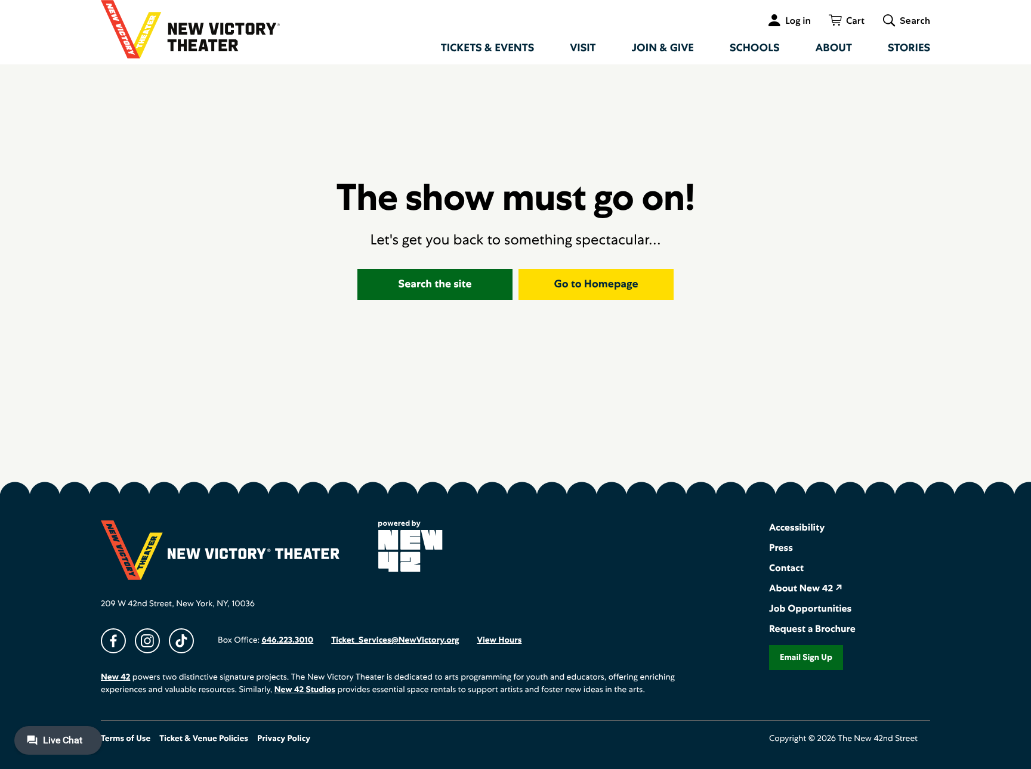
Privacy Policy (283, 738)
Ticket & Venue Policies (203, 738)
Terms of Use (125, 738)
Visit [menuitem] (582, 48)
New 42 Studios (304, 689)
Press (781, 547)
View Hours (499, 640)
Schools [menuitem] (755, 48)
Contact (786, 568)
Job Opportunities (810, 608)
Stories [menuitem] (909, 48)
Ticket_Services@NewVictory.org (395, 640)
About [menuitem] (834, 48)
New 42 (115, 677)
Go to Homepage (596, 284)
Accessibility (797, 527)
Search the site (435, 284)
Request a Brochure (812, 628)
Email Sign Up (806, 657)
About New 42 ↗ (805, 588)
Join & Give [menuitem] (663, 48)
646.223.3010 (287, 640)
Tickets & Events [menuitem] (488, 48)
